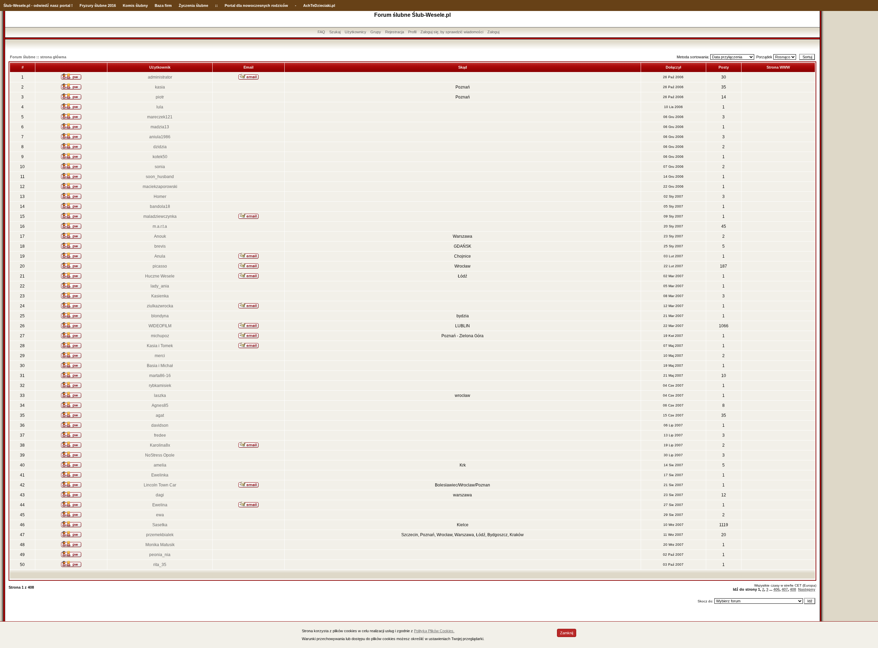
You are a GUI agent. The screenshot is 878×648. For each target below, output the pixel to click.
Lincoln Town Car (160, 485)
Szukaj (335, 32)
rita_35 (159, 564)
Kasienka (160, 296)
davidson (159, 425)
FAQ (321, 32)
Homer (160, 196)
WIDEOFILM (160, 325)
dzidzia (160, 146)
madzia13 (160, 127)
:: (216, 5)
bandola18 (160, 206)
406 (776, 589)
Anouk (160, 236)
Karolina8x (160, 445)
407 (785, 589)
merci (160, 355)
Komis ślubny (135, 5)
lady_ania (160, 286)
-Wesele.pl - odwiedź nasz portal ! (42, 5)
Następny (806, 589)
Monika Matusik (160, 544)
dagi (160, 495)
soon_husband (160, 176)
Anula (159, 256)
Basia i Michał (160, 365)
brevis (160, 246)
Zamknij (566, 633)
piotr (160, 97)
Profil (412, 32)
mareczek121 (160, 117)
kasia (160, 87)
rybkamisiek (160, 385)
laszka (160, 395)
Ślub (7, 5)
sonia (160, 166)
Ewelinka (159, 475)
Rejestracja (394, 32)
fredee (160, 435)
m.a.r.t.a (160, 226)
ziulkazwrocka (160, 306)
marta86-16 (160, 375)
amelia (160, 465)
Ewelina (159, 505)
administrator (160, 77)
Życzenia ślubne (193, 5)
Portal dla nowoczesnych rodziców (256, 5)
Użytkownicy (355, 32)
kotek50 (160, 156)
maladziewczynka (160, 216)
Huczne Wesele (160, 276)
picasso (160, 266)
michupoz (160, 335)
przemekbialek (160, 534)
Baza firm (163, 5)
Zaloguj (493, 32)
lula (159, 107)
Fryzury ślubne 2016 (98, 5)
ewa (160, 514)
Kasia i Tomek (160, 345)
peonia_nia (159, 554)
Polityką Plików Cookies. (434, 631)
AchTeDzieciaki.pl (319, 5)
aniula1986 (159, 136)
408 (793, 589)
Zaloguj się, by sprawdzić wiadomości (451, 32)
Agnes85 (160, 405)
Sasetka (159, 524)
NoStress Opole (160, 455)
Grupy (375, 32)
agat (160, 415)
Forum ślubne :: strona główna (38, 57)
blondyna (160, 316)
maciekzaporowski (160, 186)
